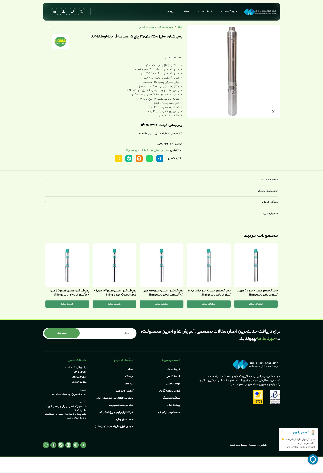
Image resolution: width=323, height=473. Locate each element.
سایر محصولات (165, 27)
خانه (179, 27)
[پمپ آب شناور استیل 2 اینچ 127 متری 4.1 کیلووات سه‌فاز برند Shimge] (114, 265)
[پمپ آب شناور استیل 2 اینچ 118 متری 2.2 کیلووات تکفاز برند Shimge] (209, 265)
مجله (186, 11)
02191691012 (80, 373)
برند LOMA (147, 150)
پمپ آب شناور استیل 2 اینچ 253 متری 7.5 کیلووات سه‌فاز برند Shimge (163, 293)
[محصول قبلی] (53, 27)
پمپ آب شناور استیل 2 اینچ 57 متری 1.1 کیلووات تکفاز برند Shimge (257, 293)
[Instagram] (76, 445)
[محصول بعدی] (45, 27)
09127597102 (79, 377)
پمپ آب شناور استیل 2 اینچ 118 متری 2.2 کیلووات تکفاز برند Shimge (209, 293)
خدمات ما (207, 11)
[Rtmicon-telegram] (83, 445)
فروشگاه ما (230, 11)
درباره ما (171, 11)
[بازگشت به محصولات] (49, 27)
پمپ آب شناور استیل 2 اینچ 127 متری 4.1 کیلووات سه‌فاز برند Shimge (115, 293)
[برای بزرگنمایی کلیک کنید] (273, 111)
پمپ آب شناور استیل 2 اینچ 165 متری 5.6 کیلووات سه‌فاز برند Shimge (69, 293)
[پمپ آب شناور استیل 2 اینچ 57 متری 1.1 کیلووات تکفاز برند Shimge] (256, 265)
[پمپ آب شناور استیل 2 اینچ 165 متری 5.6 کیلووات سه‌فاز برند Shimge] (67, 265)
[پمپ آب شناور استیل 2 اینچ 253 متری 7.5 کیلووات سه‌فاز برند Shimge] (161, 265)
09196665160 (79, 383)
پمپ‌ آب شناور (146, 27)
